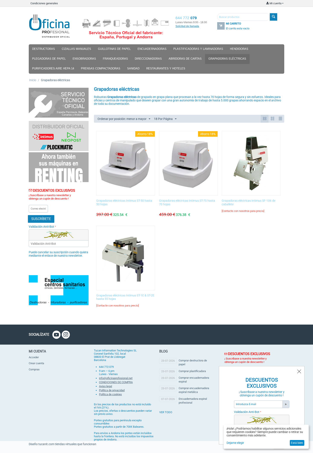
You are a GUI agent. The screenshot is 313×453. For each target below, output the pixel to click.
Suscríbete (41, 219)
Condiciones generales (44, 3)
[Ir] (285, 404)
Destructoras (43, 48)
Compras (34, 369)
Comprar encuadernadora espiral (194, 379)
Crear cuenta (36, 363)
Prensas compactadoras (100, 68)
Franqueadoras (115, 58)
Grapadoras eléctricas (227, 58)
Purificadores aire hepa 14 (53, 68)
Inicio (32, 80)
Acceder (34, 357)
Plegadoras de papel (49, 58)
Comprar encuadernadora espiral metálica (194, 390)
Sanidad (133, 68)
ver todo (165, 412)
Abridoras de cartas (185, 58)
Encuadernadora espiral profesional (193, 400)
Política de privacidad (112, 390)
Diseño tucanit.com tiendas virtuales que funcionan (62, 444)
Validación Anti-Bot (41, 226)
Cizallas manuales (76, 48)
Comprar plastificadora (192, 371)
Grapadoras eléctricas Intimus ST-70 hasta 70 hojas (187, 202)
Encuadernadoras (152, 48)
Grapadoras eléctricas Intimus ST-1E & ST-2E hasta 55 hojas (125, 297)
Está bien (297, 442)
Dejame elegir (235, 442)
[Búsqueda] (273, 17)
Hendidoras (239, 48)
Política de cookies (110, 394)
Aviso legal (105, 386)
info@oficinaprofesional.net (115, 378)
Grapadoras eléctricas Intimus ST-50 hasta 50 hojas (124, 202)
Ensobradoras (84, 58)
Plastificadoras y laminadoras (198, 48)
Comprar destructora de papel (193, 362)
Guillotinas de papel (114, 48)
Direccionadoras (148, 58)
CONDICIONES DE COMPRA (116, 382)
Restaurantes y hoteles (165, 68)
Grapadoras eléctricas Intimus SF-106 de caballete (248, 202)
